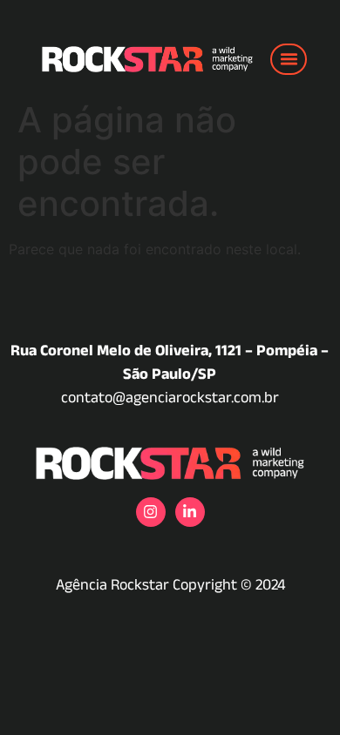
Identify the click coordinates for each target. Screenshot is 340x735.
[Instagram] (151, 512)
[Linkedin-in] (190, 512)
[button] (288, 59)
